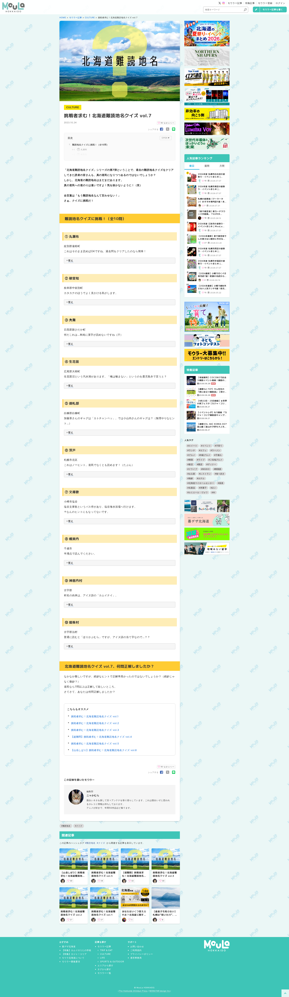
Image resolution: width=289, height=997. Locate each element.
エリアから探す (105, 965)
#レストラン (205, 474)
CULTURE (90, 17)
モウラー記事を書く (273, 9)
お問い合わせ (137, 946)
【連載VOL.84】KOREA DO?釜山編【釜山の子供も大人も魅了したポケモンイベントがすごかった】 (212, 425)
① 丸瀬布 (82, 149)
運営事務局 (136, 957)
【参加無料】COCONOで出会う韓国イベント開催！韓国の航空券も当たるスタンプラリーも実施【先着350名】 (212, 378)
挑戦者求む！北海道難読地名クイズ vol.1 (94, 716)
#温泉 (220, 483)
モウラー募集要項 (71, 961)
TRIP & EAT (106, 950)
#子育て (218, 445)
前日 (191, 165)
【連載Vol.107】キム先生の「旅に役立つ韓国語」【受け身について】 (212, 390)
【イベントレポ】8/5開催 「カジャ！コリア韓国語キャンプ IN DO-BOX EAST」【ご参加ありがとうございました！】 (212, 413)
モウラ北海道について (73, 957)
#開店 (199, 464)
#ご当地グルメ (215, 459)
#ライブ (201, 459)
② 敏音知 (82, 154)
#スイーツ (192, 445)
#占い (213, 488)
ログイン (280, 3)
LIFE (102, 957)
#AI (213, 492)
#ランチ (191, 450)
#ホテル (201, 478)
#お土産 (191, 474)
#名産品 (191, 488)
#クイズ (78, 826)
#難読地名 (65, 826)
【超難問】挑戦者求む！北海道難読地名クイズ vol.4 (101, 736)
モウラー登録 (265, 3)
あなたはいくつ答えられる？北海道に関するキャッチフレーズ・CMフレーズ (135, 916)
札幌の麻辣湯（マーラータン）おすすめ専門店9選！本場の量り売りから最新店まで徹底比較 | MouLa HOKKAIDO (211, 200)
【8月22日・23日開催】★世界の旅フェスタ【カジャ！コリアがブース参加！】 (212, 402)
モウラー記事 (235, 3)
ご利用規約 (136, 950)
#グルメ (191, 455)
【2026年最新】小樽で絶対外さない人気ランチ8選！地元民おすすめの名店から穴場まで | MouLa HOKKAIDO (212, 287)
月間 (222, 165)
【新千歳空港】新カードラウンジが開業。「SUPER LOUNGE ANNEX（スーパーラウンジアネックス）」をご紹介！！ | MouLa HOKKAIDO (212, 212)
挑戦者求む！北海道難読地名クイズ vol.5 (95, 743)
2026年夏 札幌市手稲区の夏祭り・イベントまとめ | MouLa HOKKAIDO (211, 262)
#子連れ (218, 455)
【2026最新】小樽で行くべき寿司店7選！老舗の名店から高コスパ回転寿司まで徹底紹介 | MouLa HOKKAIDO (212, 274)
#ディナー (211, 464)
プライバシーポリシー (141, 954)
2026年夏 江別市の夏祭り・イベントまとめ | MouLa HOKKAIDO (211, 225)
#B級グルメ (204, 455)
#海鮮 (190, 478)
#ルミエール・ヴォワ (197, 492)
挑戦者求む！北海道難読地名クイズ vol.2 (95, 723)
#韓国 (190, 459)
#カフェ (203, 450)
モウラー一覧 (104, 973)
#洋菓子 (203, 488)
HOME (62, 17)
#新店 (190, 464)
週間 (207, 165)
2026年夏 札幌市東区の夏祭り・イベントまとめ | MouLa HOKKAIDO (211, 188)
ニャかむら (93, 795)
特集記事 (250, 3)
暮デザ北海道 (69, 946)
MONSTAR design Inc (159, 991)
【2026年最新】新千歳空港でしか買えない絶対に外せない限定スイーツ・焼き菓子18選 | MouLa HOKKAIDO (212, 237)
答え (70, 260)
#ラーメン (215, 450)
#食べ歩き (220, 474)
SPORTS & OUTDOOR (112, 961)
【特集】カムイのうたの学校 (76, 950)
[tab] (119, 261)
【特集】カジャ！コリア (74, 954)
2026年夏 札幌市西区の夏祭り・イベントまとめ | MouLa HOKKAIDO (211, 250)
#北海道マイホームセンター (200, 483)
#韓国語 (217, 469)
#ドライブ (192, 469)
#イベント (206, 445)
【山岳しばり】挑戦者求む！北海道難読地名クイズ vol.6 (104, 750)
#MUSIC (205, 469)
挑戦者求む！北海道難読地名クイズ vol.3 (95, 729)
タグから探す (104, 969)
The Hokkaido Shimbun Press (133, 991)
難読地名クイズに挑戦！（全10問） (90, 144)
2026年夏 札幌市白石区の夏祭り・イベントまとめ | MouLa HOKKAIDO (211, 175)
